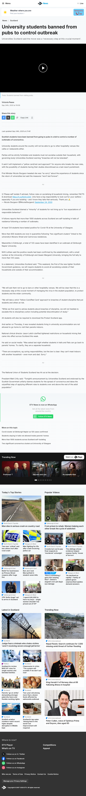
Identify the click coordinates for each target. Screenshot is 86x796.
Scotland (14, 20)
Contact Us (41, 774)
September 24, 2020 (43, 202)
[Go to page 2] (38, 480)
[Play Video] (43, 68)
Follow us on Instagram (15, 768)
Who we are (6, 774)
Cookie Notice (53, 774)
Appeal (46, 748)
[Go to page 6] (45, 480)
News (4, 20)
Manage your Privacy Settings (15, 781)
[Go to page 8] (49, 480)
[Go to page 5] (43, 480)
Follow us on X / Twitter (15, 754)
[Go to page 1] (36, 480)
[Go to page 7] (47, 480)
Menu (8, 3)
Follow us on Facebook (15, 759)
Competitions (49, 745)
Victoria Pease (8, 102)
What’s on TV (8, 748)
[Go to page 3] (40, 480)
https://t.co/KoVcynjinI (21, 197)
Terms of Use (18, 774)
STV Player (7, 745)
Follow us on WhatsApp (15, 763)
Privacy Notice (30, 774)
